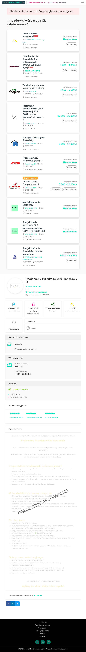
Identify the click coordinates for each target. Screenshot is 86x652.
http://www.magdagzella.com (37, 292)
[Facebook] (37, 642)
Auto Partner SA (30, 164)
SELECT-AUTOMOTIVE (32, 71)
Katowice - (31, 149)
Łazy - (30, 265)
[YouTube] (49, 642)
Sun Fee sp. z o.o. (30, 188)
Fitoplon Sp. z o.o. (30, 91)
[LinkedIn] (43, 642)
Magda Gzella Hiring (34, 286)
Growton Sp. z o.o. (30, 208)
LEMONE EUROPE (30, 123)
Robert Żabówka (30, 144)
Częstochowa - (32, 240)
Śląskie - (30, 48)
